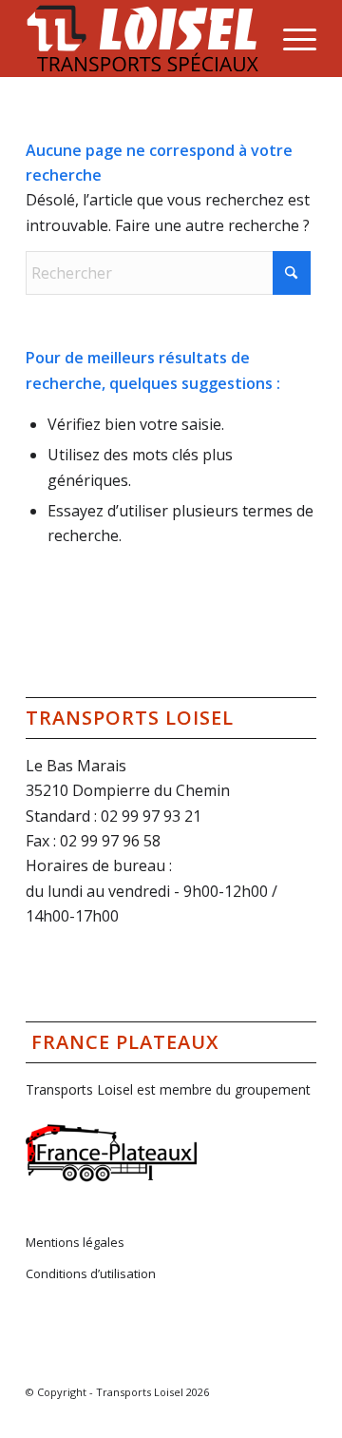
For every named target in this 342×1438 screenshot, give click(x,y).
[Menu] (290, 38)
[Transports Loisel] (142, 38)
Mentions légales (75, 1242)
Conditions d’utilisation (91, 1273)
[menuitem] (290, 38)
